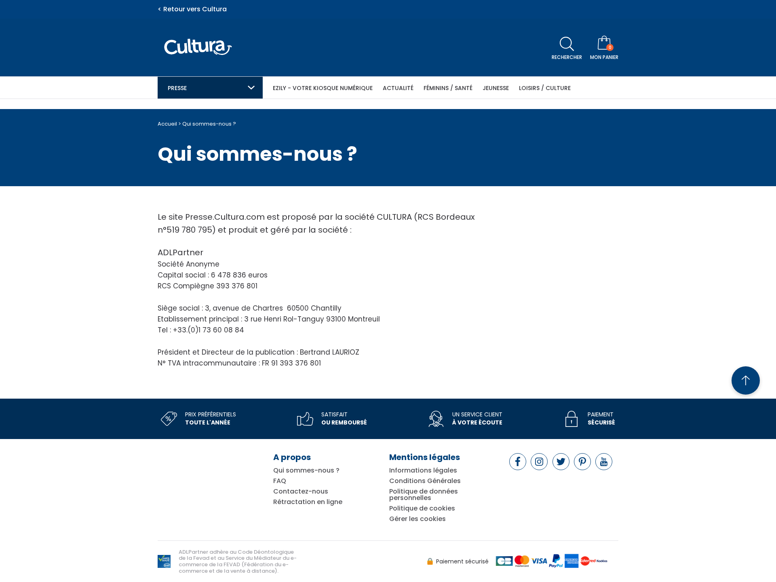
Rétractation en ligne (307, 502)
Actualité (398, 88)
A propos (292, 457)
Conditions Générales (425, 481)
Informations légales (423, 470)
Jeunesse (496, 88)
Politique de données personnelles (423, 494)
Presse (177, 88)
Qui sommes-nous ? (306, 470)
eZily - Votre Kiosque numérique (323, 88)
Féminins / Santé (448, 88)
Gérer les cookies (417, 519)
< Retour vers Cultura (192, 9)
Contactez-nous (300, 491)
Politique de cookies (422, 508)
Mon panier (604, 57)
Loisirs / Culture (545, 88)
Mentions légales (424, 457)
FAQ (279, 481)
